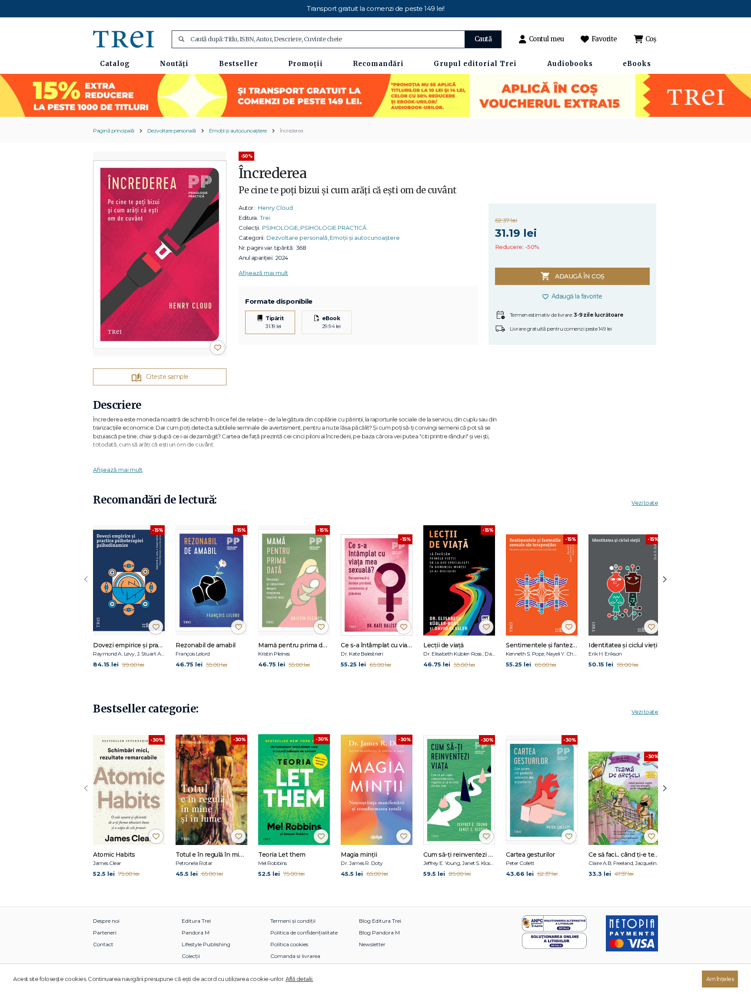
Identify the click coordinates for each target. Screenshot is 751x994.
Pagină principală (113, 130)
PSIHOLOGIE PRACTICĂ (333, 227)
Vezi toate (644, 502)
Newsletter (372, 944)
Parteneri (104, 932)
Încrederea (291, 130)
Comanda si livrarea (295, 956)
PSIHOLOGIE (280, 227)
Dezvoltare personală (171, 130)
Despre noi (106, 921)
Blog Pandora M (379, 932)
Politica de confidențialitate (304, 932)
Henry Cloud (275, 207)
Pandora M (195, 932)
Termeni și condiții (293, 921)
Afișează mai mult (263, 272)
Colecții (191, 956)
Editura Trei (196, 921)
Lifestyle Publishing (206, 944)
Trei (265, 217)
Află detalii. (299, 978)
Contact (103, 944)
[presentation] (86, 579)
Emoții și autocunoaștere (238, 130)
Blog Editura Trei (380, 921)
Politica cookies (289, 944)
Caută (483, 39)
